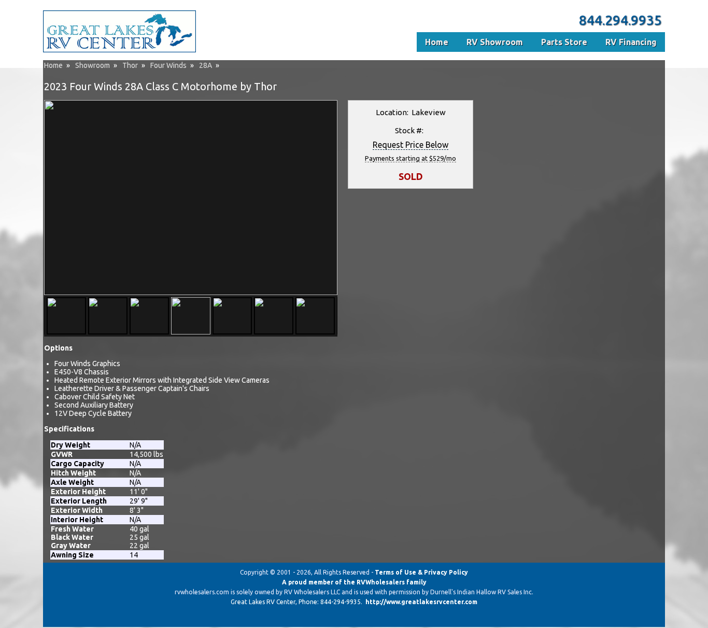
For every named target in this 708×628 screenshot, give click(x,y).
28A (205, 65)
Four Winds (168, 65)
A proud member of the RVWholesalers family (354, 582)
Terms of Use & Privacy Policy (421, 572)
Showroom (92, 65)
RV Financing (631, 42)
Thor (130, 65)
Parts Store (564, 42)
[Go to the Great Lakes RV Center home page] (119, 50)
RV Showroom (494, 42)
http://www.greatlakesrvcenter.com (421, 601)
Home (53, 65)
